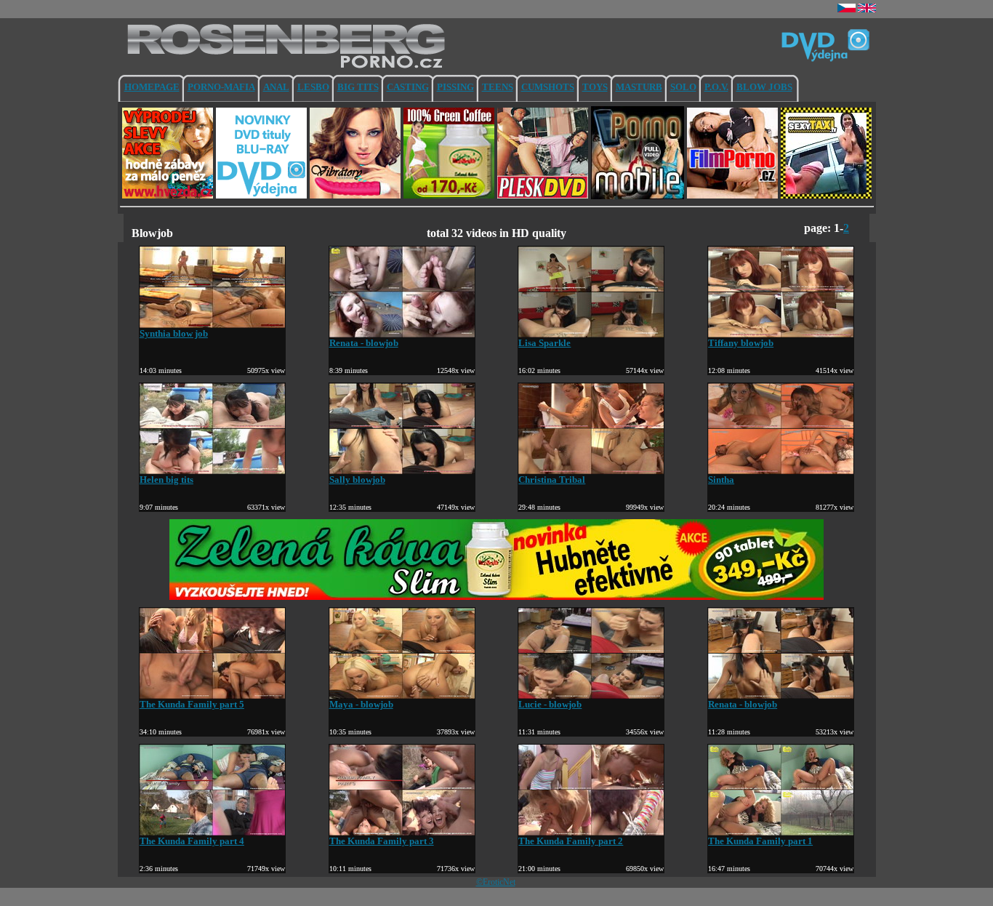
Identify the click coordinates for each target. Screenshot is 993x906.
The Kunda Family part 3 (381, 840)
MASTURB (639, 86)
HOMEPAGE (152, 86)
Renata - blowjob (363, 342)
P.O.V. (716, 86)
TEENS (497, 86)
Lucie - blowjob (550, 704)
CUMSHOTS (547, 86)
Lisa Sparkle (544, 342)
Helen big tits (166, 479)
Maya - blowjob (361, 704)
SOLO (683, 86)
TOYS (595, 86)
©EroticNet (495, 882)
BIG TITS (358, 86)
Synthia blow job (174, 333)
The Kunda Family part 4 (192, 840)
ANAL (276, 86)
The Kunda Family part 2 (570, 840)
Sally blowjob (357, 479)
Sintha (721, 479)
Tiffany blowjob (740, 342)
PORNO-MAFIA (221, 86)
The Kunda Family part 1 (760, 840)
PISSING (455, 86)
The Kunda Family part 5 (192, 704)
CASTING (408, 86)
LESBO (313, 86)
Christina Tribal (551, 479)
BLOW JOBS (764, 86)
